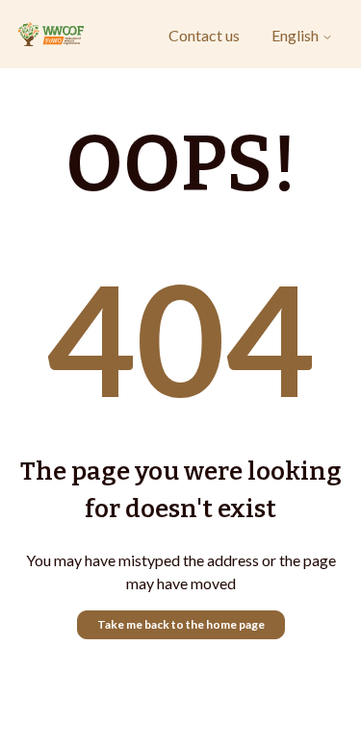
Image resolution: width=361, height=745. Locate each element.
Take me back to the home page (181, 624)
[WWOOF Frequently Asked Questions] (51, 34)
